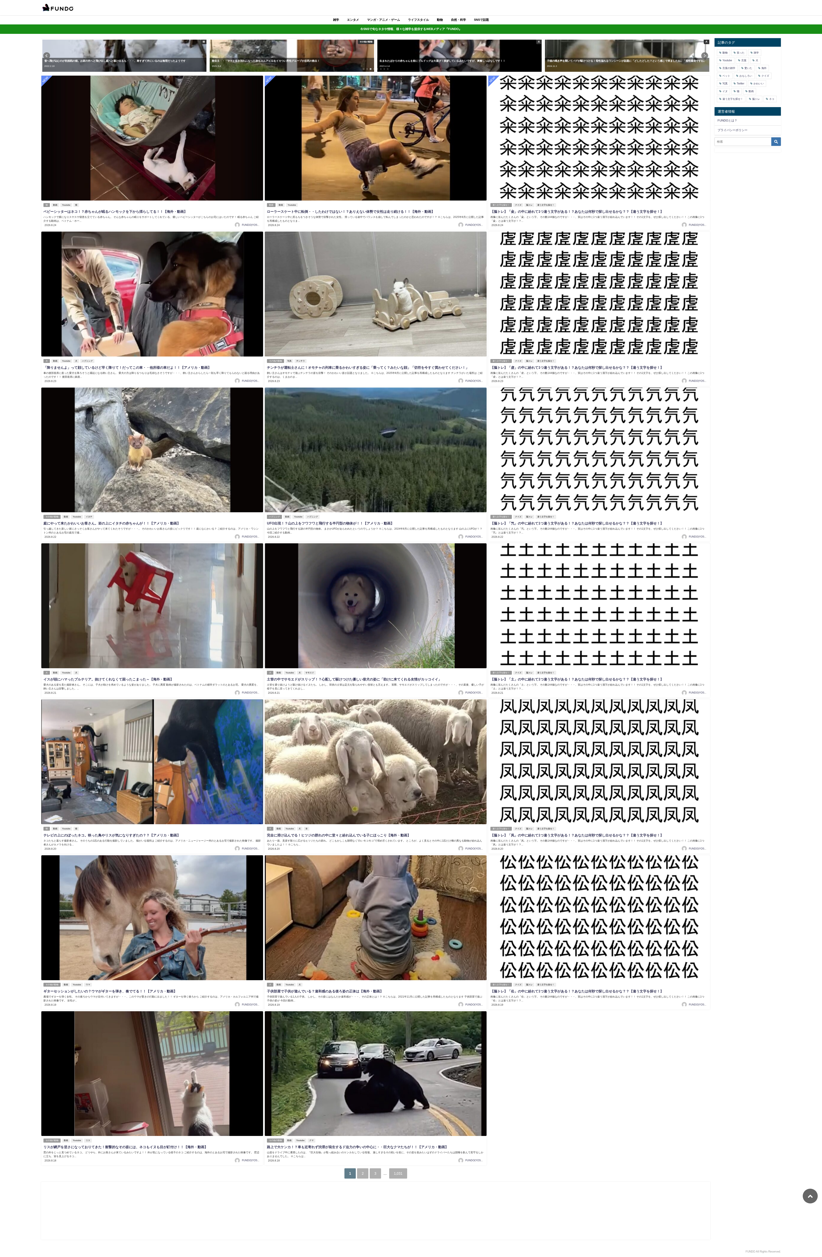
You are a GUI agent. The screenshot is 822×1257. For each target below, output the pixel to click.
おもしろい (745, 76)
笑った (741, 52)
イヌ (725, 91)
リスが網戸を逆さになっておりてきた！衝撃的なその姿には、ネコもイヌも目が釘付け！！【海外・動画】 (125, 1147)
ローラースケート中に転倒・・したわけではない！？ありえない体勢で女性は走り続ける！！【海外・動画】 (351, 211)
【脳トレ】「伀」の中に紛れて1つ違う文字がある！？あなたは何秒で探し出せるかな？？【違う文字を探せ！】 (577, 991)
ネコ (771, 99)
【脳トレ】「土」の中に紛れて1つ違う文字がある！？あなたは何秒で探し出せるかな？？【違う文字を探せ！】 (577, 679)
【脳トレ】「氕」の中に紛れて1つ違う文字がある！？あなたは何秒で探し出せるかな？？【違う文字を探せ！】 (577, 523)
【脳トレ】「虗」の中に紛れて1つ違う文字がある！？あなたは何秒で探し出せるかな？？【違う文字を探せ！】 (577, 367)
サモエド (309, 673)
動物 (440, 19)
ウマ (88, 985)
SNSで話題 (481, 19)
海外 (764, 68)
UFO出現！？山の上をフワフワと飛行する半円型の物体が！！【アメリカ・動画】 (330, 523)
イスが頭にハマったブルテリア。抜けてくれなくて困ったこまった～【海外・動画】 (108, 679)
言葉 (743, 60)
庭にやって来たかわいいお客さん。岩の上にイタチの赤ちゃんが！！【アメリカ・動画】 (111, 523)
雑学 (336, 19)
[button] (46, 55)
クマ (311, 1140)
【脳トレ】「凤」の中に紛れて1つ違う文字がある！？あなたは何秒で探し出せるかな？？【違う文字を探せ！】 (577, 835)
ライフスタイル (418, 19)
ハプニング (87, 361)
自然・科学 (458, 19)
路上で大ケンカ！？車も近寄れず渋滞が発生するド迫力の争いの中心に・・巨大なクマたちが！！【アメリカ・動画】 (357, 1147)
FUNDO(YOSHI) (251, 225)
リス (88, 1140)
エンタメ (353, 19)
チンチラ (300, 361)
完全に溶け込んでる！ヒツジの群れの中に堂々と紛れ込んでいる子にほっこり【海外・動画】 (339, 835)
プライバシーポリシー (733, 130)
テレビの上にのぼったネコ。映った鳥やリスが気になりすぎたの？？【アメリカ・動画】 (111, 835)
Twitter (740, 83)
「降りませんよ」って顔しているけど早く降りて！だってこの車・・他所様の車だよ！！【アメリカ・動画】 (127, 367)
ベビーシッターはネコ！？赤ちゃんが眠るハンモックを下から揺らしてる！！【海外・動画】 (115, 211)
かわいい (759, 83)
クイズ (518, 205)
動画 (55, 205)
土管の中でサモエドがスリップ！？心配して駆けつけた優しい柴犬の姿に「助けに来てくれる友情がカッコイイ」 (354, 679)
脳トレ (529, 205)
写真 (289, 361)
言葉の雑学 (728, 68)
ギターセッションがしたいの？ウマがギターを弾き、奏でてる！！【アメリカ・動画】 (110, 991)
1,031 (398, 1173)
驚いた (748, 68)
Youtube (66, 205)
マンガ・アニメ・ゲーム (383, 19)
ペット (726, 76)
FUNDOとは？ (727, 120)
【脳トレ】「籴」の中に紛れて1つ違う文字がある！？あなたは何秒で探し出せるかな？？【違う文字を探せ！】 (577, 211)
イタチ (89, 517)
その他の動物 (275, 361)
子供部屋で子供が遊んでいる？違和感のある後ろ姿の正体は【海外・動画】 (325, 991)
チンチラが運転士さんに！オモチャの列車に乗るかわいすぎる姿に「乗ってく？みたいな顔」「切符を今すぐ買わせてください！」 (368, 367)
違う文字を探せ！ (501, 205)
